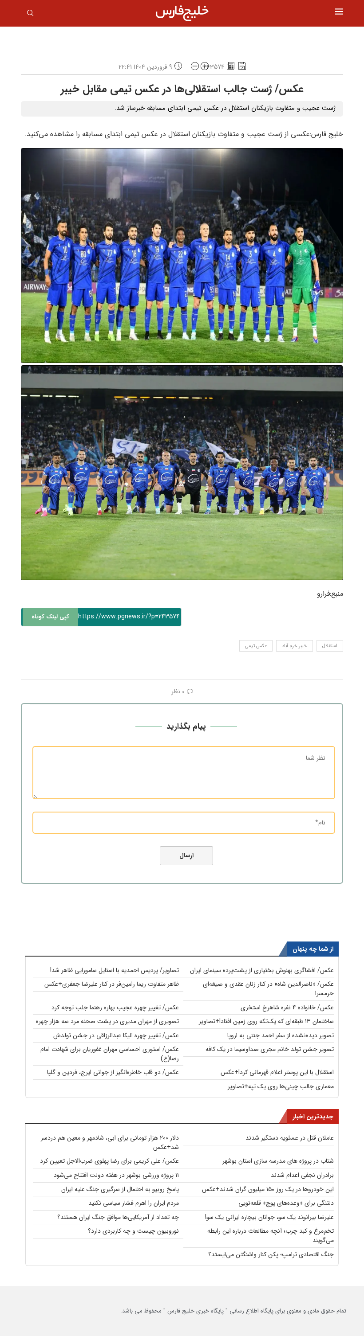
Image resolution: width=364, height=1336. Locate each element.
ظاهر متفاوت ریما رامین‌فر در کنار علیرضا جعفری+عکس (111, 984)
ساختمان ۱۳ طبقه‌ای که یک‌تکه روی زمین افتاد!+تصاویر (266, 1021)
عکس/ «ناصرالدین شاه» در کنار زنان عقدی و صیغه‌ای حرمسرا (268, 988)
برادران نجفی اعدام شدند (302, 1175)
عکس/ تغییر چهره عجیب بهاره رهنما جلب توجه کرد (115, 1007)
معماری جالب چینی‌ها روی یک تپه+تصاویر (281, 1086)
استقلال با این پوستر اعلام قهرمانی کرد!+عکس (277, 1072)
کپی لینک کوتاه (50, 616)
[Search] (30, 15)
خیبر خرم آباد (294, 646)
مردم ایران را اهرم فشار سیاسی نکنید (133, 1203)
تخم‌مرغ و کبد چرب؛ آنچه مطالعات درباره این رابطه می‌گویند (270, 1235)
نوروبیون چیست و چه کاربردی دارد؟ (133, 1231)
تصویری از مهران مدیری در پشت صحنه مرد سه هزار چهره (107, 1021)
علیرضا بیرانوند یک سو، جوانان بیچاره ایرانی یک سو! (269, 1217)
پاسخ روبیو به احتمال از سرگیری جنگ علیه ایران (120, 1189)
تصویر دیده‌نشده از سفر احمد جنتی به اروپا (280, 1035)
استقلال (329, 646)
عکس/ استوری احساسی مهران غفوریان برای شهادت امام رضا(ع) (109, 1053)
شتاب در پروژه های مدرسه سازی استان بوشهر (278, 1161)
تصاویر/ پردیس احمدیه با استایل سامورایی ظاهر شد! (114, 970)
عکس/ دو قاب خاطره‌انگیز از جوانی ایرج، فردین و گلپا (113, 1072)
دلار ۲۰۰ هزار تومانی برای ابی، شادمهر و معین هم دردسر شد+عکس (110, 1142)
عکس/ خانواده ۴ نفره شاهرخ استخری (287, 1007)
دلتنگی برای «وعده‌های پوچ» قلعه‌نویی (286, 1203)
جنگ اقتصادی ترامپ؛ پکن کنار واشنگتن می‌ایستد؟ (271, 1254)
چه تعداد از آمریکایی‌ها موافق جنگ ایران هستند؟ (118, 1217)
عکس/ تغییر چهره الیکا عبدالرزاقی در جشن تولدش (116, 1035)
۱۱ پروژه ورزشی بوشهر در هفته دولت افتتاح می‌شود (116, 1175)
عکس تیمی (256, 646)
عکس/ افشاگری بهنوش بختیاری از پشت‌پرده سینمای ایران (262, 970)
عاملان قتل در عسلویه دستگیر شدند (289, 1138)
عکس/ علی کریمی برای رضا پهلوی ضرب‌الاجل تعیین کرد (109, 1161)
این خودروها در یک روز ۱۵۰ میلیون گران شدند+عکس (268, 1189)
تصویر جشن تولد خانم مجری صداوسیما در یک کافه (270, 1049)
